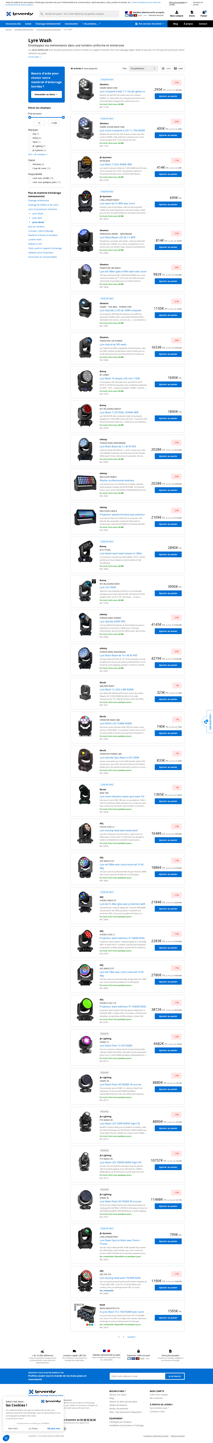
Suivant (131, 1336)
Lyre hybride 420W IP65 (112, 621)
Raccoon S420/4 (108, 511)
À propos (188, 23)
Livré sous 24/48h (43, 178)
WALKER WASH (107, 686)
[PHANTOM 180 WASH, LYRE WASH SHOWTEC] (85, 274)
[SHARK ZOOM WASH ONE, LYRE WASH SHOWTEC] (85, 128)
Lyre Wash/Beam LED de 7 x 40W (117, 237)
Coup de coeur (42, 168)
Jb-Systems (39, 150)
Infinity (103, 439)
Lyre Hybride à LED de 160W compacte (120, 310)
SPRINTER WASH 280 (110, 720)
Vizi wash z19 (107, 861)
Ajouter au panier (168, 96)
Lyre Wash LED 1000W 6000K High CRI (120, 1162)
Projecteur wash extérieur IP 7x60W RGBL (122, 938)
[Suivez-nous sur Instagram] (64, 1429)
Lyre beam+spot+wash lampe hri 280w (121, 553)
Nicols (103, 682)
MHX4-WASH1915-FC (110, 1308)
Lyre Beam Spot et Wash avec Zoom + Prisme (120, 1242)
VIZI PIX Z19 (105, 1274)
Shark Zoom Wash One (112, 127)
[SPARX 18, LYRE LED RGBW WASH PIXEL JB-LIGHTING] (85, 1082)
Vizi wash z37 (107, 968)
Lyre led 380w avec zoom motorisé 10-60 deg (122, 866)
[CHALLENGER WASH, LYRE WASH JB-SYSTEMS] (85, 201)
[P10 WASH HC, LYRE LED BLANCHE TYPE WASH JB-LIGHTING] (85, 1121)
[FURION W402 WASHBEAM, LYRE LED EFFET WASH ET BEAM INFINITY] (85, 449)
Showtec (104, 84)
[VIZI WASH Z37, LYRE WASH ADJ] (85, 975)
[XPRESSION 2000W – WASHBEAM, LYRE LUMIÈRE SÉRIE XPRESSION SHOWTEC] (85, 240)
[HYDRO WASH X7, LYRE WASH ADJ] (85, 902)
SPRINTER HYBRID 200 (111, 753)
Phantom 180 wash (110, 268)
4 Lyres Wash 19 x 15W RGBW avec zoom (122, 1311)
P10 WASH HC (106, 1120)
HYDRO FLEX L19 (108, 1003)
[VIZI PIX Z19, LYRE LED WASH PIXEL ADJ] (85, 1280)
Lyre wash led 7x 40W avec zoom (117, 203)
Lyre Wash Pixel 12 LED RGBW (116, 1045)
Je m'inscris (175, 1376)
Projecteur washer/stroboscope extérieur (122, 514)
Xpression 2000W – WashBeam (116, 233)
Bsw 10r (104, 793)
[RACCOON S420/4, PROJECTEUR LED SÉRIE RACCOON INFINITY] (85, 517)
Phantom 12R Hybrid (111, 340)
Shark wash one (109, 87)
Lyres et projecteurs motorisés (48, 29)
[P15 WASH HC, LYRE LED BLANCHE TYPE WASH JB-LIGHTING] (85, 1160)
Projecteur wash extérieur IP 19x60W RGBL (123, 1006)
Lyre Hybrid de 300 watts (113, 344)
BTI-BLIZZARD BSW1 (110, 583)
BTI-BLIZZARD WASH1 (110, 408)
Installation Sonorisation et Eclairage (126, 1425)
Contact (203, 23)
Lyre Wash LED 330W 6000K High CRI (120, 1123)
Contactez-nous (157, 1411)
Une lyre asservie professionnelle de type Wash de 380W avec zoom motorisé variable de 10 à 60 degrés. (123, 873)
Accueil (8, 29)
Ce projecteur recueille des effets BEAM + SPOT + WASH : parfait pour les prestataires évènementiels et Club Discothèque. (123, 560)
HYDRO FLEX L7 (107, 934)
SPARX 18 (104, 1081)
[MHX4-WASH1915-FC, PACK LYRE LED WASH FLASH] (85, 1314)
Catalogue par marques (120, 1422)
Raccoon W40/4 (108, 476)
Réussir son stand (117, 1394)
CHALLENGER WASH (109, 199)
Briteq (37, 138)
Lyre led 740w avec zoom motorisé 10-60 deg (122, 973)
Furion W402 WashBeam (112, 443)
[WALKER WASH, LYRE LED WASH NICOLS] (85, 692)
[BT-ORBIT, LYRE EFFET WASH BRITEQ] (85, 381)
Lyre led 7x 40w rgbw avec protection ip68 (122, 904)
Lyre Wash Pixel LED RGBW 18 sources (120, 1084)
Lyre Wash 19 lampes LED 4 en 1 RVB (120, 378)
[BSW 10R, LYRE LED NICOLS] (85, 794)
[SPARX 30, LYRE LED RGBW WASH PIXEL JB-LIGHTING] (85, 1199)
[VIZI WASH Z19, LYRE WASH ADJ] (85, 867)
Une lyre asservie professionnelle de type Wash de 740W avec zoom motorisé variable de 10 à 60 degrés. (123, 980)
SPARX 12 (104, 1042)
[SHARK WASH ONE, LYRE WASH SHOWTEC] (85, 89)
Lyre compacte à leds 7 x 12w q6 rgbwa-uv (122, 91)
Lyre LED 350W (108, 587)
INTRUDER (105, 160)
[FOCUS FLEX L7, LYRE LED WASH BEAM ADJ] (85, 833)
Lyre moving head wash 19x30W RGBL (120, 1277)
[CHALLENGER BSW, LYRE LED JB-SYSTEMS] (85, 1238)
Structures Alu (13, 23)
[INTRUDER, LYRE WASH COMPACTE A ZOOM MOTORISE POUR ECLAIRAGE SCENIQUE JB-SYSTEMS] (85, 167)
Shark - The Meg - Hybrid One (115, 306)
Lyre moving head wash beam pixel (119, 830)
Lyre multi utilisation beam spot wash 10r (122, 796)
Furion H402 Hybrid (110, 618)
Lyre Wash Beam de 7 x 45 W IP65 (118, 446)
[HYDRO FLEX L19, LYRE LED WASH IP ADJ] (85, 1009)
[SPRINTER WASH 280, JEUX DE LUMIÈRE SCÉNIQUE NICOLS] (85, 726)
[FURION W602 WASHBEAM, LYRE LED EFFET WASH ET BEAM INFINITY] (85, 658)
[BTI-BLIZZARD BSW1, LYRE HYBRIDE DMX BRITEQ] (85, 590)
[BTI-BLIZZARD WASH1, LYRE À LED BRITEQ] (85, 415)
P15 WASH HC (106, 1158)
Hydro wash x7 (108, 900)
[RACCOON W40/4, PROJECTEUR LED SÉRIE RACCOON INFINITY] (85, 483)
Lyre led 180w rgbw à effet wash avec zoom (123, 271)
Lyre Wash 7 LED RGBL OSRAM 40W (119, 412)
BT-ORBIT (104, 374)
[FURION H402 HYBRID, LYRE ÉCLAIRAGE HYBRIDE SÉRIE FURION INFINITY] (85, 624)
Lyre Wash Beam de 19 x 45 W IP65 (118, 655)
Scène (28, 23)
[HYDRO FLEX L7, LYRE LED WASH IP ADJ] (85, 941)
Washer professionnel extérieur (117, 480)
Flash (37, 142)
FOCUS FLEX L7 (107, 826)
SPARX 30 (104, 1197)
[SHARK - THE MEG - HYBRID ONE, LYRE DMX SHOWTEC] (85, 308)
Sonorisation (71, 23)
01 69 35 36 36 (88, 1419)
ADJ (36, 133)
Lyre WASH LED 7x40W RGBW (116, 723)
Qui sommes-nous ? (159, 1408)
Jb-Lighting (39, 146)
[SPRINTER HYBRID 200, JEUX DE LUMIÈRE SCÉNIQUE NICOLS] (85, 760)
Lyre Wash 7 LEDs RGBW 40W (116, 164)
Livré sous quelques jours (47, 182)
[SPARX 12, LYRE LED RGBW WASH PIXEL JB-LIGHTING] (85, 1043)
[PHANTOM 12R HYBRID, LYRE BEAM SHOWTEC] (85, 347)
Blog (175, 23)
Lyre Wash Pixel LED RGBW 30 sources (120, 1201)
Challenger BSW (109, 1236)
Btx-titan (105, 549)
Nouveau (38, 164)
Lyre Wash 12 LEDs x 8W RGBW (117, 689)
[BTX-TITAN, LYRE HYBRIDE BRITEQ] (85, 551)
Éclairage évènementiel (48, 23)
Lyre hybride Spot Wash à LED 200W (119, 757)
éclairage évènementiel (24, 29)
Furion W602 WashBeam (112, 651)
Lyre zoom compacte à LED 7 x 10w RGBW (122, 130)
